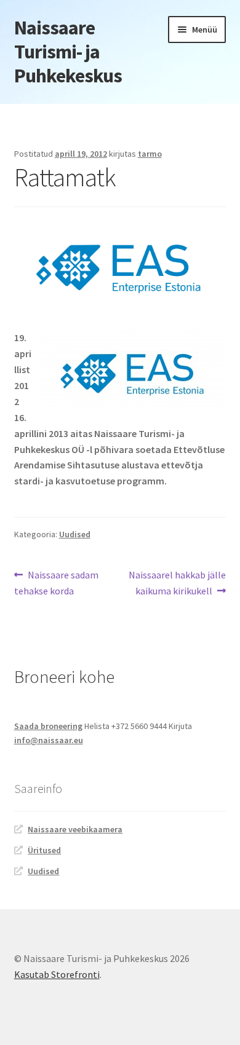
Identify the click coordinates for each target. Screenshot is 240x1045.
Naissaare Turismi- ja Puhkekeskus (68, 51)
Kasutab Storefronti (57, 974)
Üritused (44, 850)
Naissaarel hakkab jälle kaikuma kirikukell (177, 582)
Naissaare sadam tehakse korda (56, 582)
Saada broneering (48, 726)
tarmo (150, 153)
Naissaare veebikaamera (75, 829)
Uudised (74, 534)
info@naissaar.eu (48, 740)
